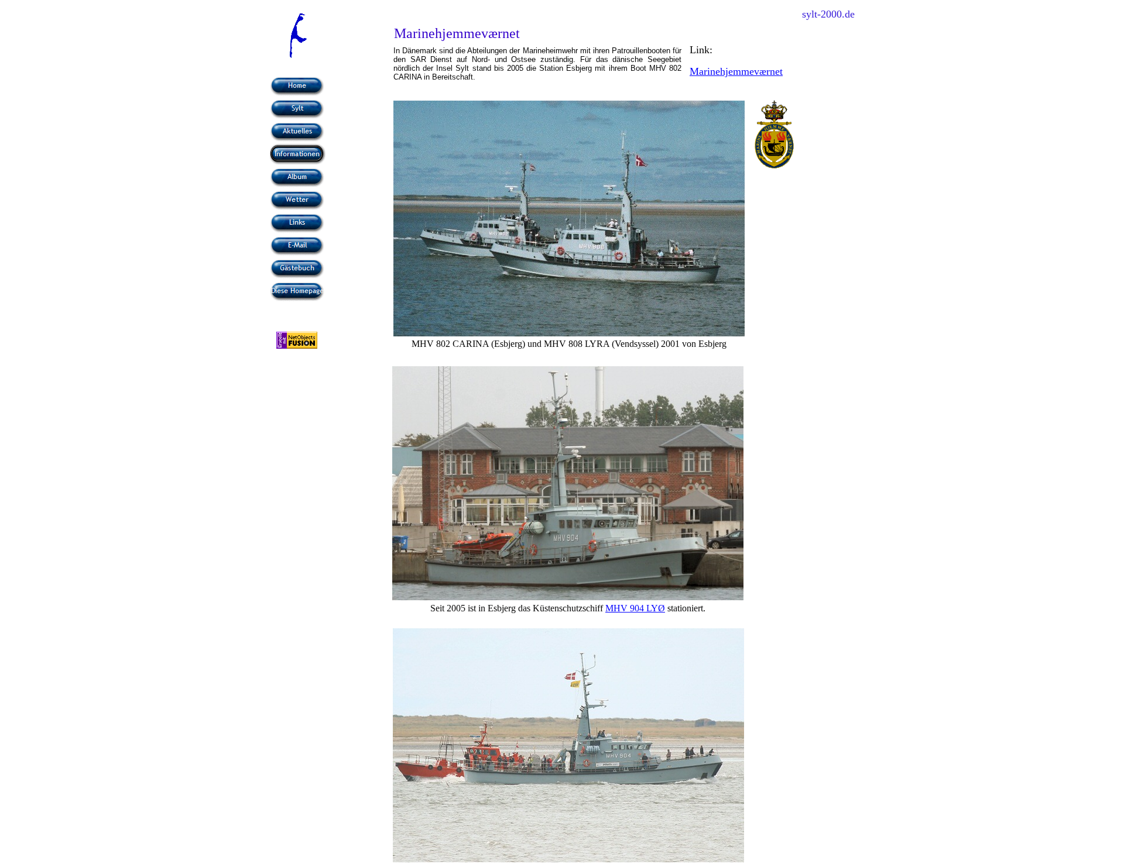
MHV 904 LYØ (635, 608)
